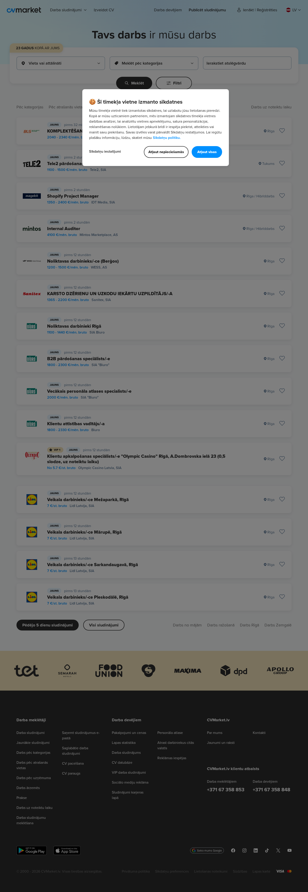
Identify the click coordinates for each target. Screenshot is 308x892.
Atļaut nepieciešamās (166, 151)
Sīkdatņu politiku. (167, 137)
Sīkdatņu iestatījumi (105, 151)
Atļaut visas (207, 151)
